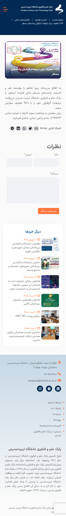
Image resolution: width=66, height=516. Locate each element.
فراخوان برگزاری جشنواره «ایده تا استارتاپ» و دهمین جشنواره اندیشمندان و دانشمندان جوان (24, 285)
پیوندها (57, 420)
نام (56, 154)
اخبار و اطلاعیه (41, 20)
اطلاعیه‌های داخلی (22, 20)
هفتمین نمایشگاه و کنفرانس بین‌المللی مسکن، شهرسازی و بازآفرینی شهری (25, 247)
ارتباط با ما (56, 408)
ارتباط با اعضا (54, 403)
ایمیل (27, 154)
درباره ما (57, 414)
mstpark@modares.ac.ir (42, 381)
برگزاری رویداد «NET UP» (27, 316)
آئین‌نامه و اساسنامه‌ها (50, 426)
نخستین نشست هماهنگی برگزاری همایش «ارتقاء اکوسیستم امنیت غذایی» (23, 336)
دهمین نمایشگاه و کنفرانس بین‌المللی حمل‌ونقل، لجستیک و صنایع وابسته (24, 266)
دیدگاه (54, 174)
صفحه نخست (57, 20)
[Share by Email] (36, 128)
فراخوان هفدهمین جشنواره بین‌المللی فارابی (26, 302)
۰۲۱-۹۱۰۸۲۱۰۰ (50, 374)
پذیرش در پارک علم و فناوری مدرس (47, 433)
